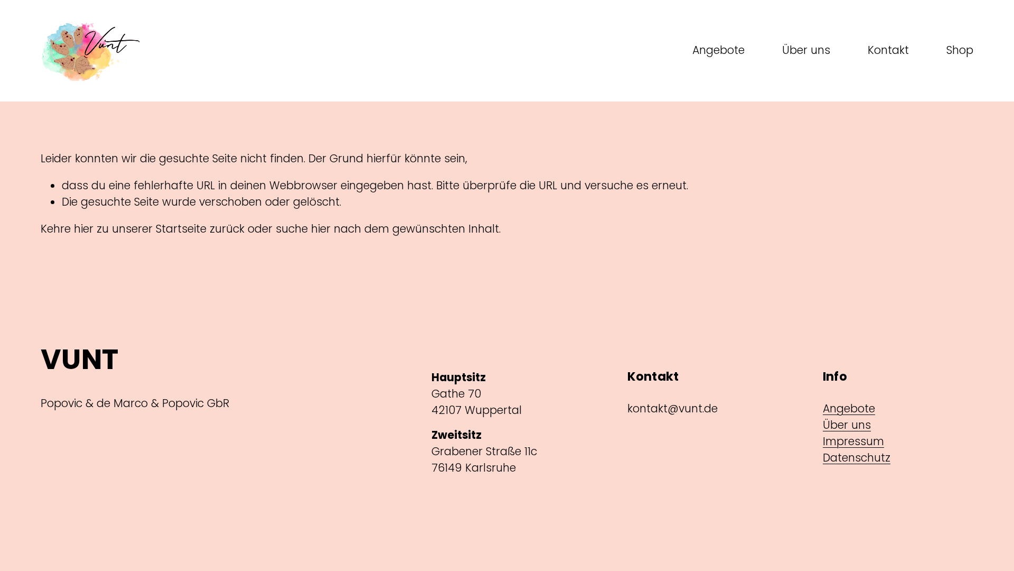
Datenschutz (856, 457)
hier (83, 228)
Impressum (853, 441)
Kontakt (888, 50)
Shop (959, 50)
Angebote (849, 408)
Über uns (806, 50)
